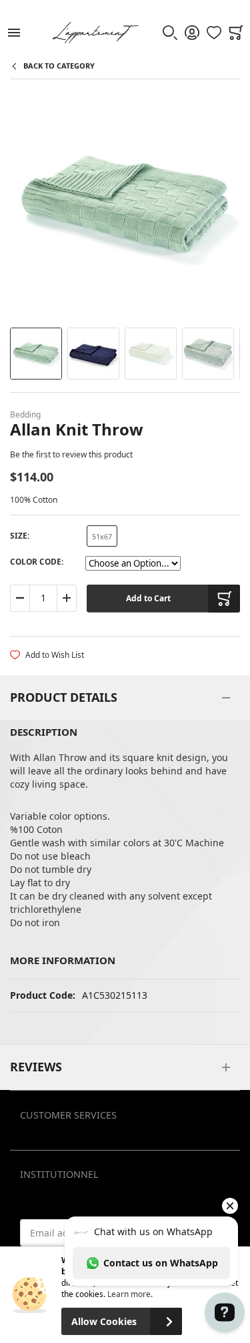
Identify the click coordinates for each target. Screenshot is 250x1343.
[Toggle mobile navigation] (14, 32)
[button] (36, 354)
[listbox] (102, 537)
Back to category (59, 66)
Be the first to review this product (71, 454)
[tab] (125, 697)
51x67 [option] (102, 536)
